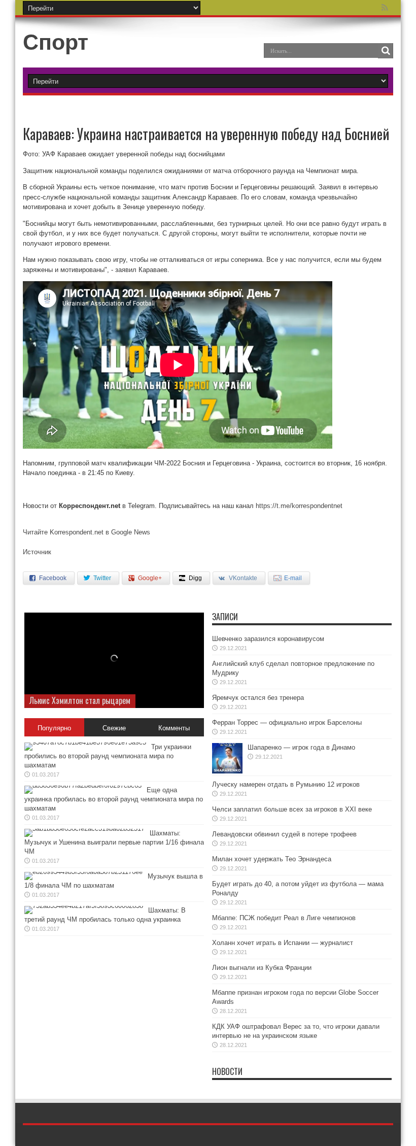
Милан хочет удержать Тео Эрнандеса (271, 859)
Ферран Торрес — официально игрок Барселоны (287, 722)
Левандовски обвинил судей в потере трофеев (284, 834)
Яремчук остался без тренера (258, 697)
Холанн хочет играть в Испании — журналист (282, 943)
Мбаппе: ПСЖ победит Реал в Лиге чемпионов (284, 918)
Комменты (174, 728)
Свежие (114, 728)
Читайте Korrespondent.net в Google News (86, 532)
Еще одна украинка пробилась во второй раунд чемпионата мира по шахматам (113, 799)
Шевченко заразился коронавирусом (268, 639)
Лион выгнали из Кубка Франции (261, 967)
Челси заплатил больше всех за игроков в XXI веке (292, 809)
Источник (37, 552)
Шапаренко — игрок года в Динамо (301, 747)
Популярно (54, 728)
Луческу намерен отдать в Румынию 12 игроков (286, 784)
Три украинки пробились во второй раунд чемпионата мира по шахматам (107, 756)
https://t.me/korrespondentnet (299, 506)
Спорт (55, 42)
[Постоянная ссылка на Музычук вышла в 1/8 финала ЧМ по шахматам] (83, 871)
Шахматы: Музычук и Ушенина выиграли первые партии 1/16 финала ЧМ (114, 842)
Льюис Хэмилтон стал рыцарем (79, 700)
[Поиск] (385, 50)
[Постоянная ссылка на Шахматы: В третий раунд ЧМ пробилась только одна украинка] (83, 905)
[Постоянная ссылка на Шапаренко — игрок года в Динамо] (227, 771)
